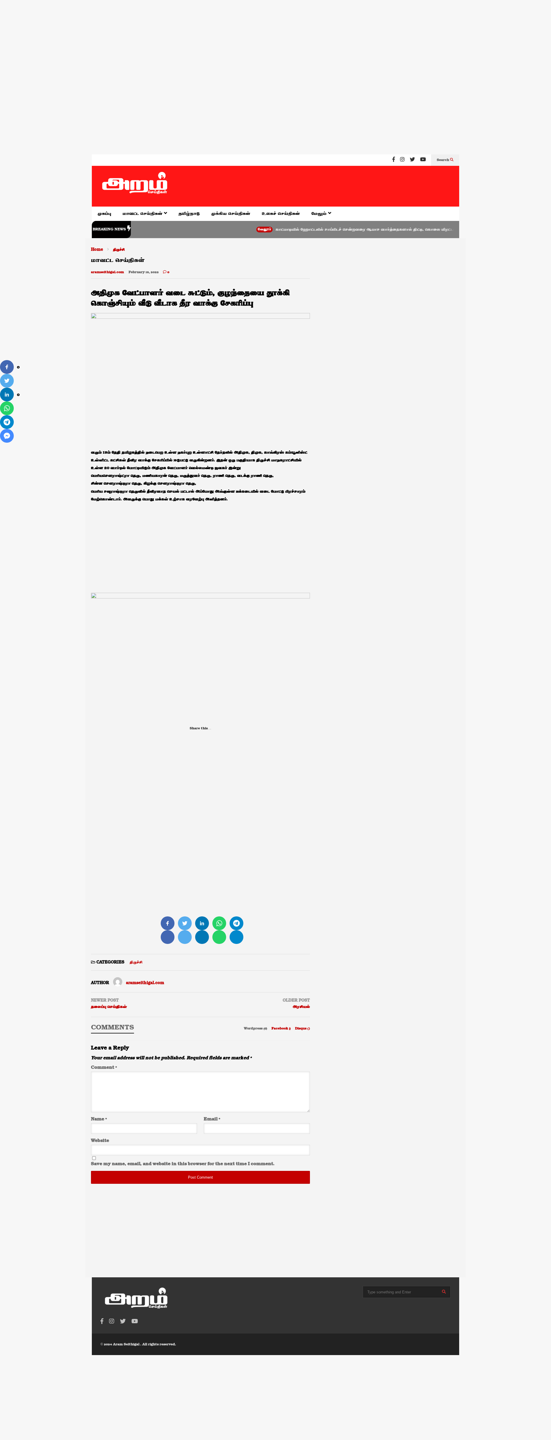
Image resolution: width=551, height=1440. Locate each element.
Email (212, 1119)
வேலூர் (237, 229)
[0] (7, 367)
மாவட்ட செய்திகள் (143, 213)
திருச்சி (136, 962)
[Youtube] (423, 160)
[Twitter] (412, 160)
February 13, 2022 (144, 272)
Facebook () (281, 1029)
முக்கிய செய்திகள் (230, 213)
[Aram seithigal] (135, 186)
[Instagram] (402, 160)
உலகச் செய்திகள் (281, 213)
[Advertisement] (172, 37)
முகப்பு (104, 213)
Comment (104, 1067)
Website (100, 1140)
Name (99, 1119)
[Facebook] (393, 160)
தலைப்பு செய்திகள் (109, 1006)
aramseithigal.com (107, 272)
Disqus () (302, 1029)
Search (443, 160)
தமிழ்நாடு (189, 213)
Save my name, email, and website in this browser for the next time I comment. (183, 1164)
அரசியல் (301, 1006)
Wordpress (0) (256, 1029)
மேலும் (319, 213)
